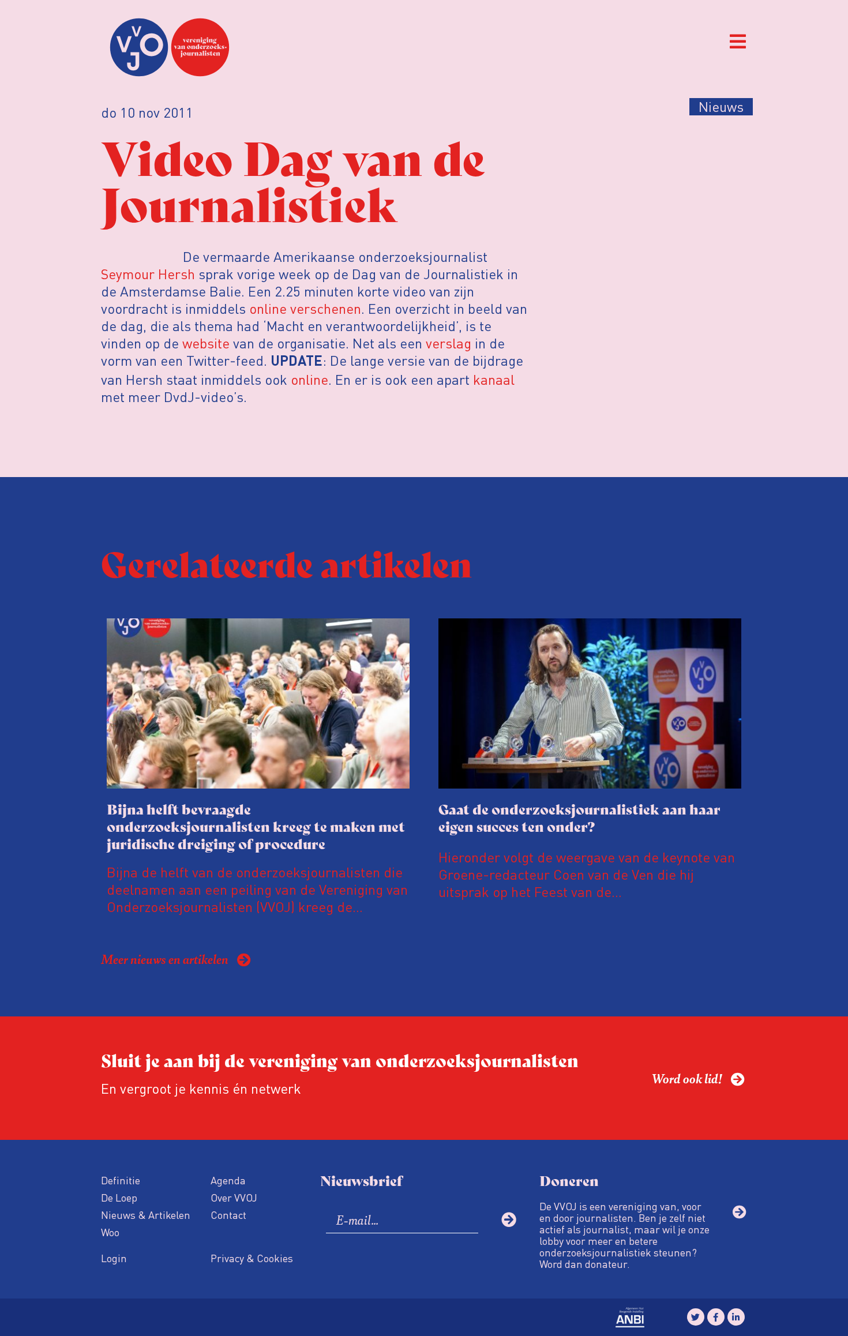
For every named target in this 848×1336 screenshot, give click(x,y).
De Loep (119, 1197)
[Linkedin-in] (736, 1317)
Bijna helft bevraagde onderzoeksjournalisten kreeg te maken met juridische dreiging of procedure (256, 825)
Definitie (120, 1180)
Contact (228, 1214)
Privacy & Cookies (252, 1257)
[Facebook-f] (716, 1317)
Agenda (228, 1180)
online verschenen (305, 308)
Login (114, 1257)
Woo (110, 1232)
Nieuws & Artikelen (145, 1214)
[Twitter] (695, 1317)
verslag (448, 343)
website (206, 343)
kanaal (494, 379)
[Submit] (508, 1219)
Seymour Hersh (148, 274)
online (309, 379)
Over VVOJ (234, 1197)
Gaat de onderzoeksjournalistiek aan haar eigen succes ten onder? (579, 817)
